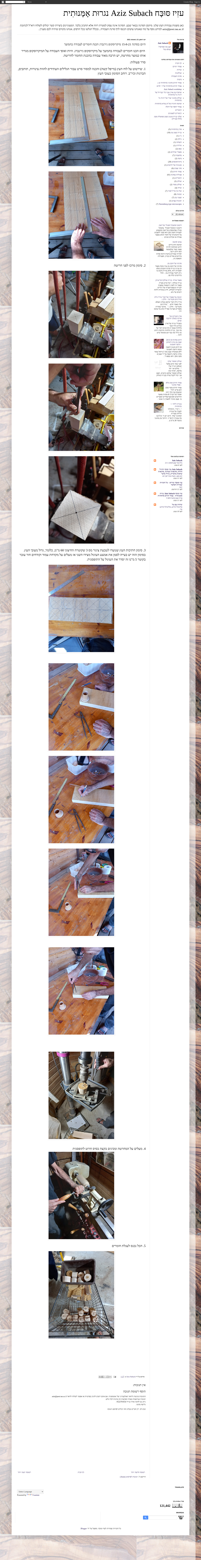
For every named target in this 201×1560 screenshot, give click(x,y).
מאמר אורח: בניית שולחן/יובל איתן (168, 280)
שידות (179, 70)
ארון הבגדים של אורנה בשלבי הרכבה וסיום (174, 318)
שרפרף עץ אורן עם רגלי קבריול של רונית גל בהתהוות (168, 93)
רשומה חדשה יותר (138, 1472)
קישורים (178, 110)
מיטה (180, 158)
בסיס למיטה (177, 242)
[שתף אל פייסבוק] (102, 1376)
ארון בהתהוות (176, 129)
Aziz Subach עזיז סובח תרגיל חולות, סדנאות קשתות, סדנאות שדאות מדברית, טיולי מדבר (170, 471)
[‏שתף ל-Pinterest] (99, 1376)
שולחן (179, 181)
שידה (180, 188)
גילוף (180, 139)
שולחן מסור (177, 185)
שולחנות (178, 73)
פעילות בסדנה (176, 175)
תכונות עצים (177, 201)
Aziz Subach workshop (173, 89)
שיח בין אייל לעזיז (175, 191)
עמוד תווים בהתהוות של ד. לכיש (169, 86)
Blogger (84, 1529)
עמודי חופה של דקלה (174, 107)
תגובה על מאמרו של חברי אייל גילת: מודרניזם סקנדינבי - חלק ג (168, 298)
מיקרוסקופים (177, 162)
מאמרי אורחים (176, 152)
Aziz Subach (163, 43)
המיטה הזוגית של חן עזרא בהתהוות (168, 104)
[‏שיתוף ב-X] (105, 1376)
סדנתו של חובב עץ (175, 263)
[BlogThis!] (107, 1376)
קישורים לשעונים (175, 113)
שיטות (179, 194)
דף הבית (81, 1472)
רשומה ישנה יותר (24, 1472)
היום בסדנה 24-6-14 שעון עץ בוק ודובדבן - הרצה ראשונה (174, 342)
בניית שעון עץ (176, 133)
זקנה (180, 487)
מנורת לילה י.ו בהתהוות (176, 405)
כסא (180, 149)
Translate (35, 1495)
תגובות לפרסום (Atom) (129, 1477)
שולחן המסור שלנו (175, 361)
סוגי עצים (178, 168)
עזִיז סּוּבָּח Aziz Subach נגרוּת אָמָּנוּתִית (123, 13)
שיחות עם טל (177, 505)
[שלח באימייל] (110, 1376)
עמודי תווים (177, 67)
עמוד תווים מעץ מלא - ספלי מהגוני (174, 384)
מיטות (179, 79)
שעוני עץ (178, 198)
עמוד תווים (177, 172)
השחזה (179, 142)
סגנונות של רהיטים (174, 165)
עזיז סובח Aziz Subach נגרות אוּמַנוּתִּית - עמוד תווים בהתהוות (170, 495)
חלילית (179, 146)
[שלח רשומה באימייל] (115, 1377)
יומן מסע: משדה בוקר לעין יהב (172, 476)
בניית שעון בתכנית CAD (174, 498)
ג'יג (180, 136)
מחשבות (178, 155)
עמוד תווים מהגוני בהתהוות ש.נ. (169, 83)
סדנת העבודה (176, 76)
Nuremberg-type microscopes (170, 204)
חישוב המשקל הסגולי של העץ (170, 225)
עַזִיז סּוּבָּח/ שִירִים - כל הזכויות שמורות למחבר (171, 484)
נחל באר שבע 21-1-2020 (173, 463)
